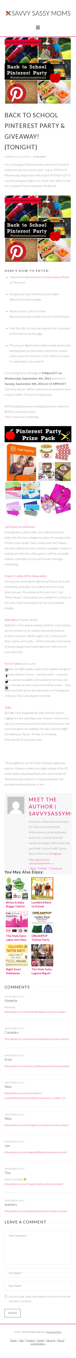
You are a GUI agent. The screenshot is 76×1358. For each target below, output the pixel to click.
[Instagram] (7, 670)
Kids (9, 156)
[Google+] (42, 1350)
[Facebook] (33, 1350)
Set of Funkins (13, 663)
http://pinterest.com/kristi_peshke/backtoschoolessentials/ (37, 1066)
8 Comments (39, 156)
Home (13, 1340)
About (60, 1340)
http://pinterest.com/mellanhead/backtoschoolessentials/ (36, 1211)
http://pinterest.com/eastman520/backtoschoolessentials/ (37, 1039)
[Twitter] (38, 1350)
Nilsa (8, 1087)
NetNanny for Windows (20, 526)
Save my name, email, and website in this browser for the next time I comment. (40, 1299)
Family (40, 1340)
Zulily (8, 707)
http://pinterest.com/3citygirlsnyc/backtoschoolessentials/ (37, 1125)
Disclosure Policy (54, 1332)
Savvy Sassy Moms (58, 277)
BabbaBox (11, 619)
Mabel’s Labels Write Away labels (26, 576)
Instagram (55, 853)
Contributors (37, 1343)
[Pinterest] (7, 688)
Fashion (30, 1340)
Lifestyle (50, 1340)
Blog (33, 868)
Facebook (56, 868)
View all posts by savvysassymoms (41, 861)
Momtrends (32, 277)
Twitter (42, 868)
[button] (38, 27)
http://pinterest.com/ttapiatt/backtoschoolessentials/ (34, 1184)
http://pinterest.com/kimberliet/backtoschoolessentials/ (35, 1011)
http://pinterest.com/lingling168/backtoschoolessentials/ (36, 1152)
